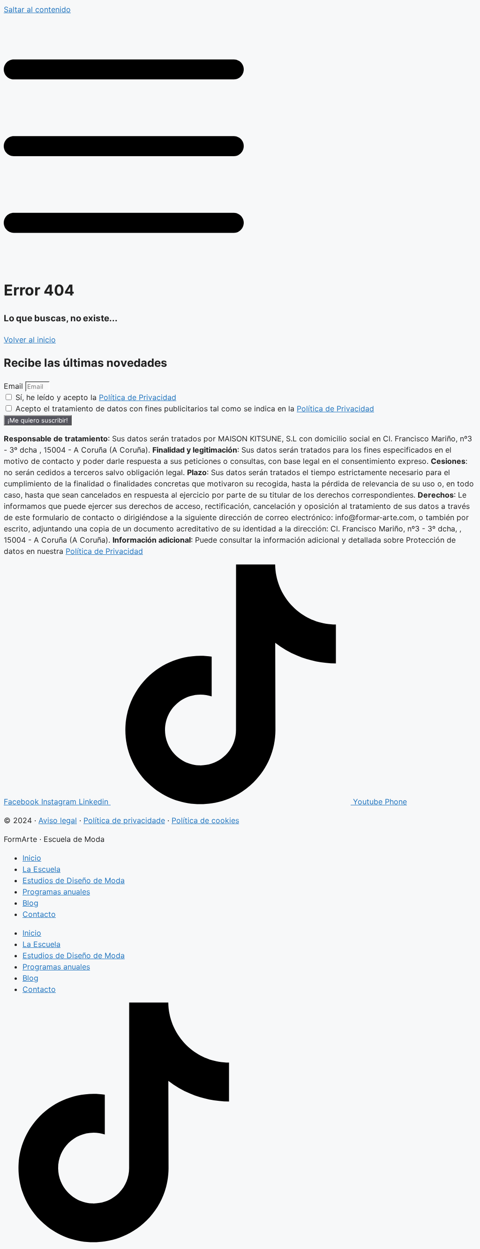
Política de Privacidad (137, 397)
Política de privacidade (124, 820)
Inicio (31, 858)
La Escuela (41, 869)
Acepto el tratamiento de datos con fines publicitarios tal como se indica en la (194, 408)
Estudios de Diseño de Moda (73, 880)
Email (14, 386)
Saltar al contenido (37, 9)
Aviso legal (57, 820)
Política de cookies (205, 820)
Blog (30, 903)
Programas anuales (56, 891)
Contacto (39, 914)
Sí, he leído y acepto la (95, 397)
